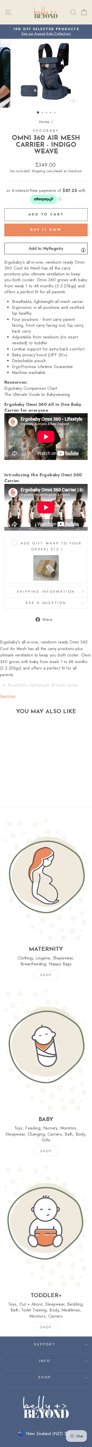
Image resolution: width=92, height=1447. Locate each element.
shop (46, 1327)
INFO (45, 1360)
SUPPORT (44, 1344)
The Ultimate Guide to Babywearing (37, 394)
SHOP (46, 975)
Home (44, 122)
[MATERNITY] (46, 880)
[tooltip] (83, 250)
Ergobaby (46, 130)
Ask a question (46, 602)
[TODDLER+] (46, 1226)
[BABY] (46, 1050)
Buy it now (46, 229)
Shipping (38, 171)
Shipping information (46, 591)
